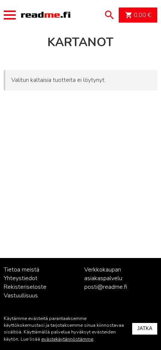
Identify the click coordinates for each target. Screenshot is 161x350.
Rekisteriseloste (25, 287)
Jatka (144, 328)
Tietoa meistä (21, 270)
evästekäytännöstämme (67, 339)
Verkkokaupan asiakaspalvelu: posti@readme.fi (105, 278)
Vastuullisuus (21, 295)
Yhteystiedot (20, 278)
